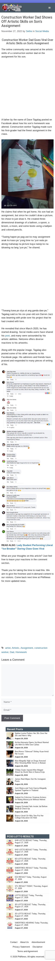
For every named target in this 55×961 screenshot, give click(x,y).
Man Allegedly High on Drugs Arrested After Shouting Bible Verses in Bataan (30, 762)
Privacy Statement (21, 947)
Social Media (42, 31)
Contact (13, 942)
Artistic (15, 648)
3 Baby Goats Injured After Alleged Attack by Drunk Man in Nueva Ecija (30, 771)
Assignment (27, 648)
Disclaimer (37, 947)
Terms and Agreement (27, 951)
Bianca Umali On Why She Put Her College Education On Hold (29, 817)
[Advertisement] (27, 89)
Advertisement (38, 942)
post (7, 335)
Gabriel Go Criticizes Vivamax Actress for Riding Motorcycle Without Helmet (30, 798)
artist (8, 648)
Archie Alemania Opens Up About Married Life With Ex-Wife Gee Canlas (32, 743)
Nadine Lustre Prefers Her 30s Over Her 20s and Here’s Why (31, 734)
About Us (24, 942)
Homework (21, 652)
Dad (12, 652)
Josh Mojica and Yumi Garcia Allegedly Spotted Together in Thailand (31, 789)
